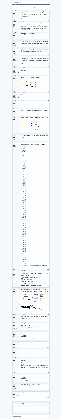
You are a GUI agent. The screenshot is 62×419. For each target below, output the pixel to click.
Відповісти (48, 398)
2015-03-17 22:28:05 (23, 322)
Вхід (26, 4)
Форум (13, 4)
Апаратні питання (18, 7)
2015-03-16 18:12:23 (23, 75)
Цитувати (48, 20)
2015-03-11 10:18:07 (23, 10)
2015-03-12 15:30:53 (23, 67)
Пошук (20, 4)
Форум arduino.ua (16, 2)
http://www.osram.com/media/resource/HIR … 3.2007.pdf (27, 332)
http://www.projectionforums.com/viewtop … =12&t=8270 (27, 16)
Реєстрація (23, 4)
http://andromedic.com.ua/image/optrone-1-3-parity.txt (37, 384)
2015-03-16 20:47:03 (23, 100)
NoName (14, 270)
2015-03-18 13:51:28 (23, 357)
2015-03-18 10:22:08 (23, 348)
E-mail (23, 403)
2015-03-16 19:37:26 (23, 92)
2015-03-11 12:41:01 (23, 21)
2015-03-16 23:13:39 (23, 108)
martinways (14, 10)
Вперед (21, 398)
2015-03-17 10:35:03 (23, 270)
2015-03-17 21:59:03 (23, 314)
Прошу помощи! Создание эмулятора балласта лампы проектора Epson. (33, 7)
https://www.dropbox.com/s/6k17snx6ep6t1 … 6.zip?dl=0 (27, 323)
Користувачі (17, 4)
